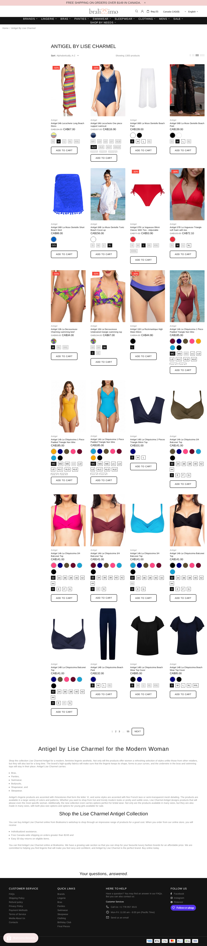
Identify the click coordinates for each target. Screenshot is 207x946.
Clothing (61, 918)
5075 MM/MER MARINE (179, 341)
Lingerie (61, 898)
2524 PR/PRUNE (172, 341)
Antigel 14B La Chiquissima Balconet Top (68, 668)
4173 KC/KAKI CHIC (185, 341)
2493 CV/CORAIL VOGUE (133, 239)
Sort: (53, 55)
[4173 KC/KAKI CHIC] (185, 341)
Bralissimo (103, 11)
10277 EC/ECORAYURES (53, 135)
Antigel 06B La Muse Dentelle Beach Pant (147, 124)
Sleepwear (62, 914)
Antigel (54, 120)
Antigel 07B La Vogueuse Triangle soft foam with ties (186, 228)
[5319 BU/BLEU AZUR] (172, 347)
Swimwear (62, 910)
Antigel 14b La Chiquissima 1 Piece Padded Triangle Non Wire (186, 330)
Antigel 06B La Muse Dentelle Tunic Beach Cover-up (107, 228)
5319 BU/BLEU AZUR (172, 347)
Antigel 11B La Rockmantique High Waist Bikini (146, 330)
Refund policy (16, 902)
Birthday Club (64, 922)
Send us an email (120, 917)
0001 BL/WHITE (133, 135)
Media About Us (17, 918)
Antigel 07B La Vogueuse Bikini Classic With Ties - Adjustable (145, 228)
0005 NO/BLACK (139, 135)
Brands (61, 894)
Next (138, 731)
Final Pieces (63, 926)
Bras (59, 902)
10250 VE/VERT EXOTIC (53, 341)
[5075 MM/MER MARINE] (179, 341)
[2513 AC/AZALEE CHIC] (192, 341)
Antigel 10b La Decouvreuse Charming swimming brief (64, 330)
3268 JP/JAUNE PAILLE (198, 341)
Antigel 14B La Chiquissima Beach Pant (107, 668)
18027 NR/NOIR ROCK (133, 341)
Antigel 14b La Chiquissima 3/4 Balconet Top (184, 440)
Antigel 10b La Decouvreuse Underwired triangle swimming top (106, 330)
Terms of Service (17, 914)
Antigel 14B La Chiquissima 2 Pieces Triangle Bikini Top (147, 440)
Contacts (13, 922)
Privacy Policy (16, 906)
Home (5, 28)
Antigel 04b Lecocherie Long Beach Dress (67, 124)
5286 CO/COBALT (53, 239)
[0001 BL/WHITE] (179, 135)
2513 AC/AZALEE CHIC (192, 341)
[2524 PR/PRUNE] (79, 451)
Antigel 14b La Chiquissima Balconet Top (187, 554)
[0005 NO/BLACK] (139, 135)
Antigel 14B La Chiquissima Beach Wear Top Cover (146, 668)
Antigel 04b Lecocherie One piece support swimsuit (106, 124)
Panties (61, 906)
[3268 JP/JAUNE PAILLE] (198, 341)
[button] (103, 854)
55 (128, 731)
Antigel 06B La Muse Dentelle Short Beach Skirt (67, 228)
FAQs (12, 894)
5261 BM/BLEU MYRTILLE (93, 135)
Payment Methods (18, 910)
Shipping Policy (16, 898)
